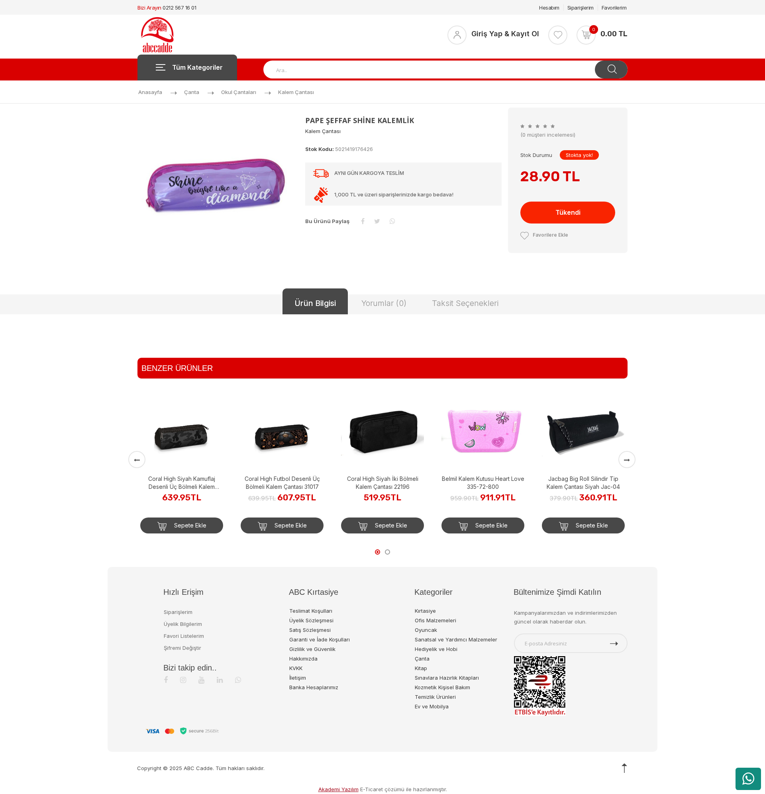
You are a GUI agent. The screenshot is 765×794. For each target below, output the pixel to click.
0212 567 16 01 (179, 7)
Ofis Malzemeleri (435, 620)
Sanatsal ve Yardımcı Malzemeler (456, 639)
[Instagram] (183, 680)
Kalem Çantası (296, 92)
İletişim (297, 677)
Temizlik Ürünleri (435, 697)
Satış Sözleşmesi (310, 630)
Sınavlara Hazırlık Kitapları (447, 677)
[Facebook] (166, 680)
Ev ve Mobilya (432, 706)
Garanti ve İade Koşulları (319, 639)
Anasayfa (150, 92)
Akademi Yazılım (338, 789)
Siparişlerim (580, 7)
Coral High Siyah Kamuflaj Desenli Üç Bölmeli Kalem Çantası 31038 (181, 483)
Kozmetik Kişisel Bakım (442, 687)
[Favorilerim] (557, 35)
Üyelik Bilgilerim (183, 624)
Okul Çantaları (238, 92)
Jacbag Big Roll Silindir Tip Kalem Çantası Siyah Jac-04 (583, 482)
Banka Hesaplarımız (313, 687)
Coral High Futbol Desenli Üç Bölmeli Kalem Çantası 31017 (282, 482)
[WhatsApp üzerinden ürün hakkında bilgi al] (748, 779)
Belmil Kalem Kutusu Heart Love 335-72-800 (483, 482)
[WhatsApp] (238, 680)
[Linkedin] (220, 680)
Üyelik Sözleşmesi (311, 620)
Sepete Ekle (189, 525)
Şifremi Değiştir (182, 648)
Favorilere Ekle (550, 235)
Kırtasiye (425, 611)
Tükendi (568, 212)
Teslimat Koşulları (310, 611)
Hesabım (549, 7)
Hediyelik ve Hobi (436, 649)
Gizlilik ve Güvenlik (312, 649)
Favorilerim (614, 7)
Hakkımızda (303, 658)
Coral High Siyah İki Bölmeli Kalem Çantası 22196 (382, 482)
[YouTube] (201, 680)
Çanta (191, 92)
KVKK (295, 668)
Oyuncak (426, 630)
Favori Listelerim (184, 636)
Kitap (421, 668)
